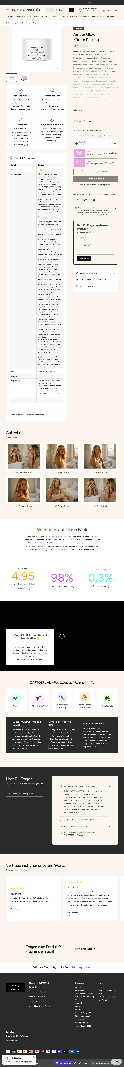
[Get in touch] (110, 10)
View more (10, 437)
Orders (101, 987)
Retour (77, 1006)
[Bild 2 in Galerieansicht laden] (24, 77)
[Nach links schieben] (58, 67)
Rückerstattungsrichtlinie (84, 1013)
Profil (101, 994)
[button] (8, 10)
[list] (62, 578)
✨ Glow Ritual (100, 472)
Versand (76, 130)
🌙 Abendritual (62, 472)
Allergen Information (83, 121)
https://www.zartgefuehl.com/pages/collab (108, 998)
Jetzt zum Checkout (96, 179)
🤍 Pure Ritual (100, 506)
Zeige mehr (77, 110)
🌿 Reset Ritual (62, 506)
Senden (83, 258)
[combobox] (65, 10)
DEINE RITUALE (23, 472)
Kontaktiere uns (83, 949)
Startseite (11, 23)
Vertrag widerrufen (15, 987)
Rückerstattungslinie (83, 1016)
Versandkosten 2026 (83, 1026)
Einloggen (80, 2)
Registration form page (107, 990)
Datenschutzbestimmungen (84, 998)
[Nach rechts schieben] (63, 67)
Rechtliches (79, 987)
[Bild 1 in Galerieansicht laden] (11, 77)
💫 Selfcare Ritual (24, 506)
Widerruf (78, 1003)
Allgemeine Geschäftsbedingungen (84, 991)
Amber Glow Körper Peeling (26, 23)
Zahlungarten (80, 1019)
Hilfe (69, 2)
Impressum (79, 1009)
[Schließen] (115, 209)
